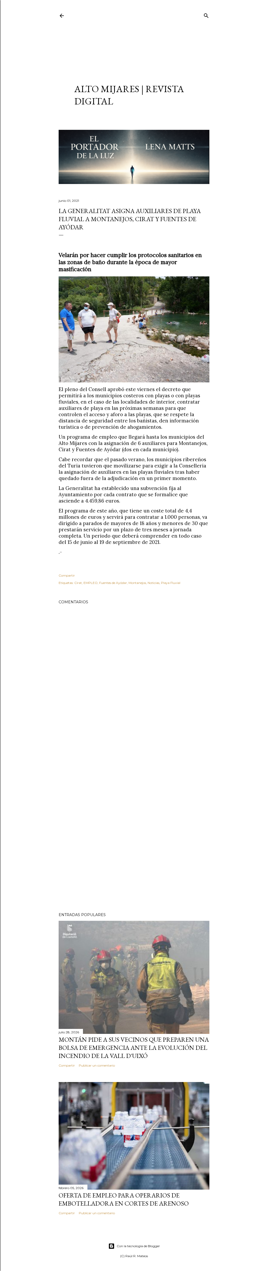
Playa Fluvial (170, 583)
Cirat (78, 583)
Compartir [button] (67, 575)
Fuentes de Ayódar (113, 583)
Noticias (153, 583)
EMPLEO (90, 583)
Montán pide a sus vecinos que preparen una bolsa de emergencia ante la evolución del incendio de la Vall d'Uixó (134, 1047)
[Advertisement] (134, 46)
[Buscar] (206, 14)
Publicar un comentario (97, 1065)
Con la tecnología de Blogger (138, 1246)
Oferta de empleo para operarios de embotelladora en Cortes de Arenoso (124, 1199)
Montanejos (137, 583)
